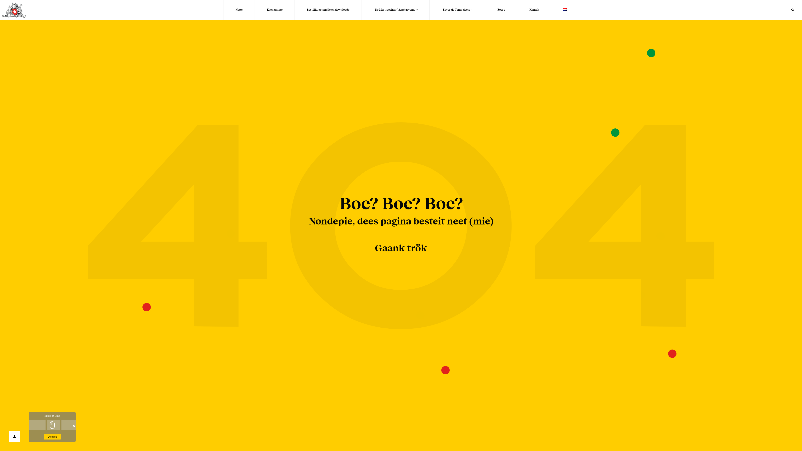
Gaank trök (401, 248)
